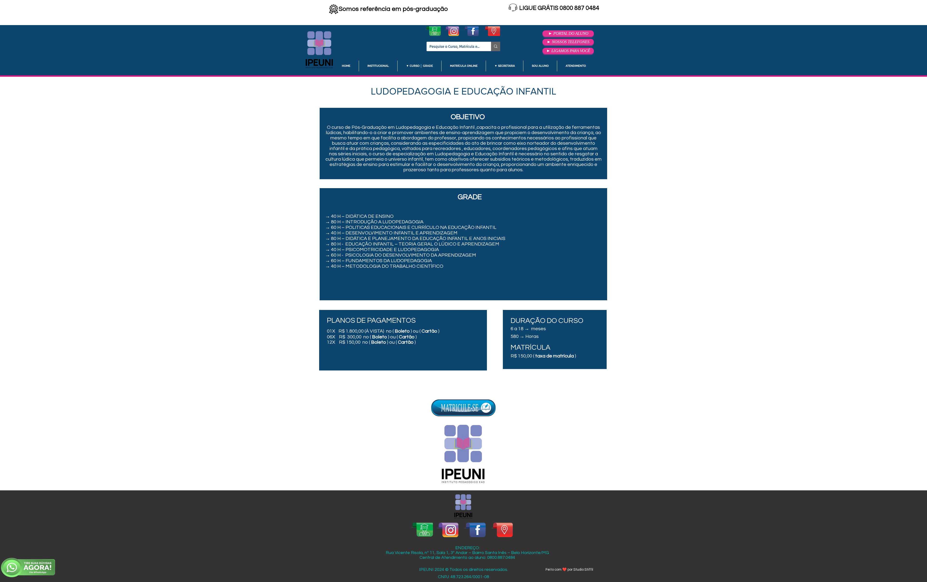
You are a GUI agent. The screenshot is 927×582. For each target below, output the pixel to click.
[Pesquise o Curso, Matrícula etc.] (495, 46)
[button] (378, 66)
